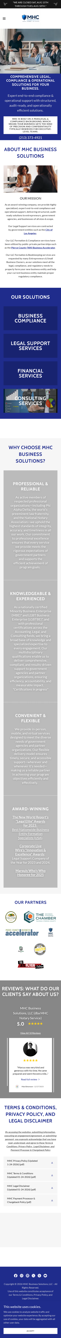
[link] (30, 19)
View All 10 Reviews (30, 1033)
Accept (30, 1331)
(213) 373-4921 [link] (30, 138)
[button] (5, 19)
